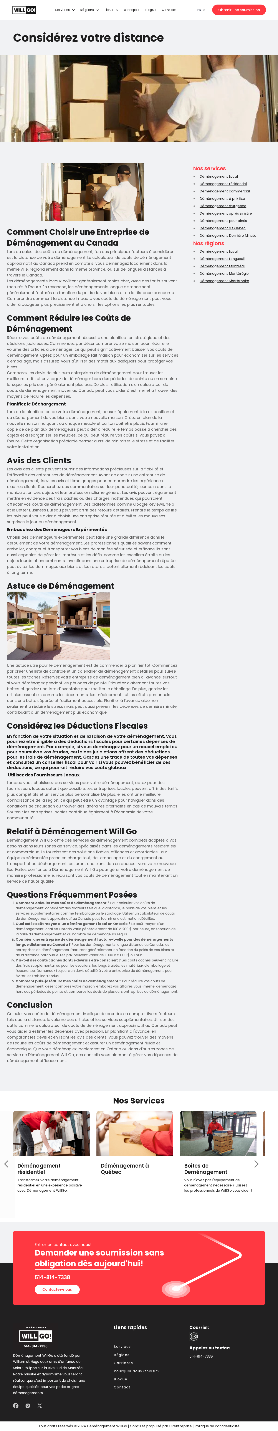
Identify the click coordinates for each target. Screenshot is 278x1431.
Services (122, 1346)
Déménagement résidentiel (223, 183)
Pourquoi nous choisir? (137, 1371)
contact (169, 10)
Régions (121, 1355)
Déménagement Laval (219, 251)
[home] (24, 10)
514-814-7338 (201, 1356)
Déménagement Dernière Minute (228, 235)
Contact (122, 1387)
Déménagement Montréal (222, 266)
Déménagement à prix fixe (222, 198)
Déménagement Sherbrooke (224, 280)
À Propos (131, 10)
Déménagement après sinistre (226, 213)
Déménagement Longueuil (222, 258)
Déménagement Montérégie (224, 273)
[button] (65, 9)
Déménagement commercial (225, 191)
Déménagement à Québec (223, 228)
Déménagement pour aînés (223, 220)
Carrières (123, 1363)
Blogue (151, 10)
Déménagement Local (219, 176)
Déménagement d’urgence (223, 205)
